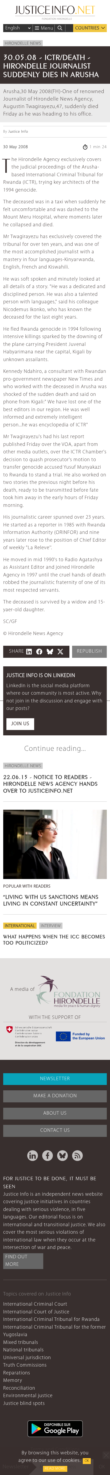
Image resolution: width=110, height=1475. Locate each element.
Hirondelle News (23, 43)
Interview (51, 926)
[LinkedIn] (32, 1155)
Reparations (16, 1373)
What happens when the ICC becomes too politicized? (54, 939)
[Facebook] (47, 1155)
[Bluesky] (62, 1155)
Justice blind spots (24, 1403)
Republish (89, 651)
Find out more (16, 1261)
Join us (20, 724)
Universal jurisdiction (27, 1358)
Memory (12, 1380)
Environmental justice (28, 1395)
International (20, 926)
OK (87, 1461)
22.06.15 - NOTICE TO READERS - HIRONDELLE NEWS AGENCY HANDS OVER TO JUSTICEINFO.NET (50, 783)
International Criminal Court (35, 1304)
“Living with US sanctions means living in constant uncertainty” (51, 899)
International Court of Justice (36, 1312)
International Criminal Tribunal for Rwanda (51, 1319)
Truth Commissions (25, 1365)
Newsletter (55, 1079)
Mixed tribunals (20, 1342)
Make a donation (55, 1096)
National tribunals (23, 1350)
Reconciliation (19, 1388)
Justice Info (18, 132)
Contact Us (55, 1130)
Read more (55, 1469)
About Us (55, 1113)
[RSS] (77, 1155)
